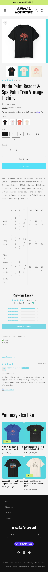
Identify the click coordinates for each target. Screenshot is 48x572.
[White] (12, 122)
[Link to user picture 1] (8, 394)
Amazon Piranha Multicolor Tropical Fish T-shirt (12, 482)
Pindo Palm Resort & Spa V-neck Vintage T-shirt (13, 448)
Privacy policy (40, 563)
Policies (8, 513)
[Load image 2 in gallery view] (23, 71)
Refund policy (28, 563)
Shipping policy (24, 567)
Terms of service (11, 567)
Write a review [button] (24, 326)
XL (28, 134)
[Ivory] (27, 122)
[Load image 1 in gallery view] (11, 71)
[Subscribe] (38, 535)
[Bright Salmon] (19, 122)
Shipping (5, 108)
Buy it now (24, 166)
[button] (5, 10)
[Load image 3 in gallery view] (36, 71)
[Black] (5, 122)
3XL (6, 139)
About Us (9, 507)
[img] (7, 364)
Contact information (38, 567)
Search (8, 501)
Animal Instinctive (15, 563)
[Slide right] (45, 72)
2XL (37, 134)
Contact (8, 518)
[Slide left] (2, 72)
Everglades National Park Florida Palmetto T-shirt (34, 448)
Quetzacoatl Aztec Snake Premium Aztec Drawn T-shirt (34, 483)
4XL (15, 139)
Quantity (5, 145)
